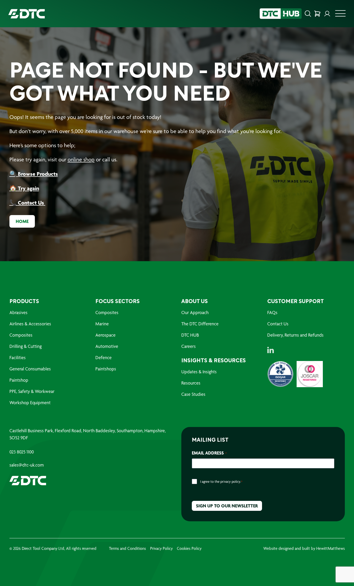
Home (22, 221)
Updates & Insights (199, 371)
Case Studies (193, 394)
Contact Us (277, 323)
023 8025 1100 (21, 452)
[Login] (327, 13)
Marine (102, 323)
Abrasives (18, 312)
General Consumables (30, 368)
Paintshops (105, 368)
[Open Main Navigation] (340, 15)
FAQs (272, 312)
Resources (190, 383)
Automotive (106, 346)
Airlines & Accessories (30, 323)
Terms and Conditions (127, 548)
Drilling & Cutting (25, 346)
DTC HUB (190, 335)
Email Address (209, 453)
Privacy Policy (161, 548)
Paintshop (18, 380)
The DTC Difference (200, 323)
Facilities (17, 357)
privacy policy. (230, 481)
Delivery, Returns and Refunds (295, 335)
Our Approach (195, 312)
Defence (103, 357)
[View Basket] (317, 13)
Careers (188, 346)
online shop (81, 159)
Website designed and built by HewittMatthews (304, 548)
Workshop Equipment (30, 402)
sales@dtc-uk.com (26, 465)
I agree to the (221, 481)
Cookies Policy (189, 548)
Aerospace (105, 335)
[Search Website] (308, 13)
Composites (20, 335)
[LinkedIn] (270, 350)
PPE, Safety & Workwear (32, 391)
